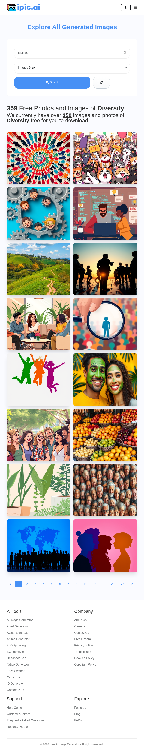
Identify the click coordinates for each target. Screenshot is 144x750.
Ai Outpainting (16, 645)
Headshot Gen (16, 658)
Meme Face (14, 677)
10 (94, 584)
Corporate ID (15, 690)
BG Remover (15, 651)
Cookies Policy (84, 658)
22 (112, 584)
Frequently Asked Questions (25, 720)
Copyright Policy (85, 664)
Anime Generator (18, 639)
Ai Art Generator (17, 626)
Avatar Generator (18, 632)
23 (122, 584)
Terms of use (82, 651)
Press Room (82, 639)
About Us (80, 620)
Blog (77, 714)
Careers (79, 626)
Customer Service (19, 714)
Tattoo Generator (18, 664)
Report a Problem (18, 726)
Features (80, 707)
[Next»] (132, 584)
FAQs (78, 720)
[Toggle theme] (125, 7)
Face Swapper (16, 670)
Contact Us (81, 632)
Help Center (15, 707)
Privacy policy (83, 645)
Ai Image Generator (20, 620)
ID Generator (15, 683)
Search (54, 82)
